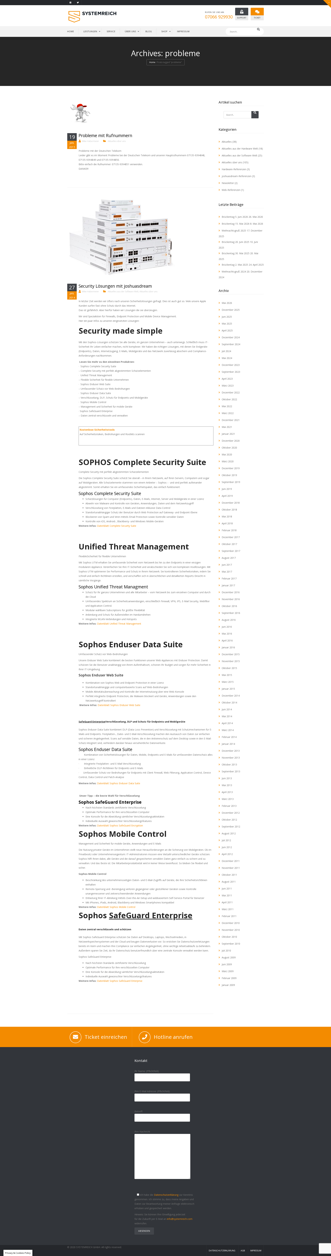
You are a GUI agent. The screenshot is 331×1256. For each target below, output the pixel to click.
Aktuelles (227, 141)
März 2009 (228, 971)
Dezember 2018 (231, 502)
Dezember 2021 (231, 420)
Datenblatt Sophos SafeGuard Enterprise (119, 980)
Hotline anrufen (173, 1036)
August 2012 (229, 833)
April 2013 (227, 792)
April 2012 (227, 854)
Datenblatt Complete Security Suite (116, 525)
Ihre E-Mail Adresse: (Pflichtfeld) (152, 1091)
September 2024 (231, 344)
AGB (243, 1250)
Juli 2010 (226, 950)
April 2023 (227, 378)
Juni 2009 (227, 964)
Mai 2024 (227, 358)
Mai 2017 (227, 571)
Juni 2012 (227, 847)
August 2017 (229, 557)
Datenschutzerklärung (166, 1194)
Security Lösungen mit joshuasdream (115, 286)
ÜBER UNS (130, 31)
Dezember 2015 (231, 654)
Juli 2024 (226, 351)
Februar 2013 (229, 805)
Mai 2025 (227, 323)
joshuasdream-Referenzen (236, 176)
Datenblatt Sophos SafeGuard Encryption (120, 825)
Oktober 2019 (229, 475)
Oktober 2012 (229, 819)
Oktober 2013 (229, 764)
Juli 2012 (226, 840)
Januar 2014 (228, 743)
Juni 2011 (227, 888)
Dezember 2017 (231, 537)
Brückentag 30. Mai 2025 (235, 253)
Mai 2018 (227, 516)
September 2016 (231, 613)
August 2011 (229, 881)
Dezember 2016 (231, 592)
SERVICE (111, 31)
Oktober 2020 (229, 447)
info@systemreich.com (179, 1219)
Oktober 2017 (229, 544)
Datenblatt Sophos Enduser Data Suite (118, 783)
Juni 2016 (227, 626)
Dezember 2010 (231, 923)
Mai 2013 (227, 785)
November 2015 (231, 661)
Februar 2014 (229, 737)
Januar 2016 (228, 647)
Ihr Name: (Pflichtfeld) (146, 1071)
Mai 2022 (227, 406)
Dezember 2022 (231, 392)
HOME (70, 31)
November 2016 (231, 599)
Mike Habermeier (90, 141)
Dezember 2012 (231, 812)
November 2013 (231, 757)
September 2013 (231, 771)
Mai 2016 (227, 633)
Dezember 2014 (231, 695)
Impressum (255, 1250)
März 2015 (228, 681)
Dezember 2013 (231, 750)
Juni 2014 (227, 709)
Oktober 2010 (229, 936)
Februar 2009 (229, 978)
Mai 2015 (227, 675)
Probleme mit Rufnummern (105, 135)
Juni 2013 (227, 778)
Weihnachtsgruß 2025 (234, 230)
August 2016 (229, 619)
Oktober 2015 (229, 668)
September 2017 (231, 551)
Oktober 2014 (229, 702)
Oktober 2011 (229, 874)
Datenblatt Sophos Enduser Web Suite (119, 705)
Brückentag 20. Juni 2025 (235, 242)
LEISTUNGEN (90, 31)
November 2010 (231, 929)
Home (152, 62)
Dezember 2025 (231, 309)
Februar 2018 (229, 530)
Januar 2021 (228, 433)
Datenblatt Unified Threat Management (119, 623)
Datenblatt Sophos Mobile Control (116, 907)
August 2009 (229, 957)
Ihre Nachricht (142, 1131)
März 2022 (228, 413)
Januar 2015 (228, 688)
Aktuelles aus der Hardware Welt (240, 148)
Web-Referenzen (231, 190)
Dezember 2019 (231, 468)
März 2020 (228, 461)
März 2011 (228, 909)
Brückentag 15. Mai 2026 (235, 223)
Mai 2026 (227, 303)
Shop (164, 31)
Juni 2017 (227, 564)
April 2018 (227, 523)
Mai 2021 (227, 427)
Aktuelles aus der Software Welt (123, 291)
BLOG (149, 31)
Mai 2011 (227, 895)
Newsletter (228, 183)
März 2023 (228, 385)
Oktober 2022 (229, 399)
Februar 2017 (229, 578)
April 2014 (227, 723)
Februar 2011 (229, 916)
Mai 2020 (227, 454)
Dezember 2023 (231, 365)
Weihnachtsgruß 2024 (234, 271)
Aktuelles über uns (117, 141)
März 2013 (228, 799)
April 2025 (227, 330)
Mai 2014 (227, 716)
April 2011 (227, 902)
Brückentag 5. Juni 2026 (235, 216)
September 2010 (231, 943)
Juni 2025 (227, 316)
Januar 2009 (228, 985)
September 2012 (231, 826)
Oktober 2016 (229, 606)
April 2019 (227, 495)
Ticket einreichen (106, 1036)
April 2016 (227, 640)
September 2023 (231, 371)
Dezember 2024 (231, 337)
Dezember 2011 (231, 861)
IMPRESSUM (183, 31)
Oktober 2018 (229, 509)
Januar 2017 (228, 585)
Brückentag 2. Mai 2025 (235, 264)
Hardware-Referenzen (234, 169)
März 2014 (228, 730)
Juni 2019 (227, 489)
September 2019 (231, 482)
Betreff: (138, 1111)
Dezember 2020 (231, 440)
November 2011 (231, 867)
